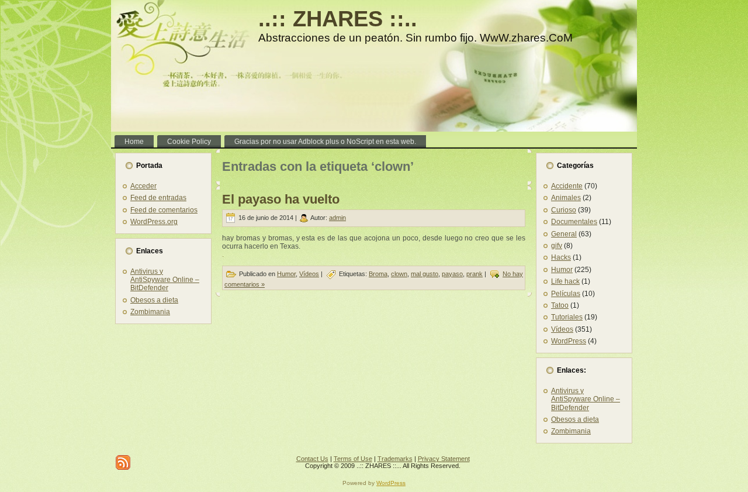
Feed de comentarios (164, 210)
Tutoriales (567, 317)
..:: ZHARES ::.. (337, 18)
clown (399, 273)
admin (337, 217)
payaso (452, 273)
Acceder (143, 186)
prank (474, 273)
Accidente (567, 186)
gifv (556, 246)
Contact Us (312, 458)
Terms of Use (353, 458)
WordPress (568, 341)
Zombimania (150, 312)
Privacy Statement (444, 458)
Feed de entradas (158, 198)
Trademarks (395, 458)
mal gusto (424, 273)
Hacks (561, 257)
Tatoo (560, 305)
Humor (286, 273)
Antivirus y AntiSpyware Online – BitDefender (164, 280)
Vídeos (309, 273)
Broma (378, 273)
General (564, 234)
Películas (565, 294)
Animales (566, 198)
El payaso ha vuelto (281, 199)
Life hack (565, 281)
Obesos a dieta (154, 300)
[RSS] (123, 462)
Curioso (563, 210)
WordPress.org (154, 222)
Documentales (574, 222)
